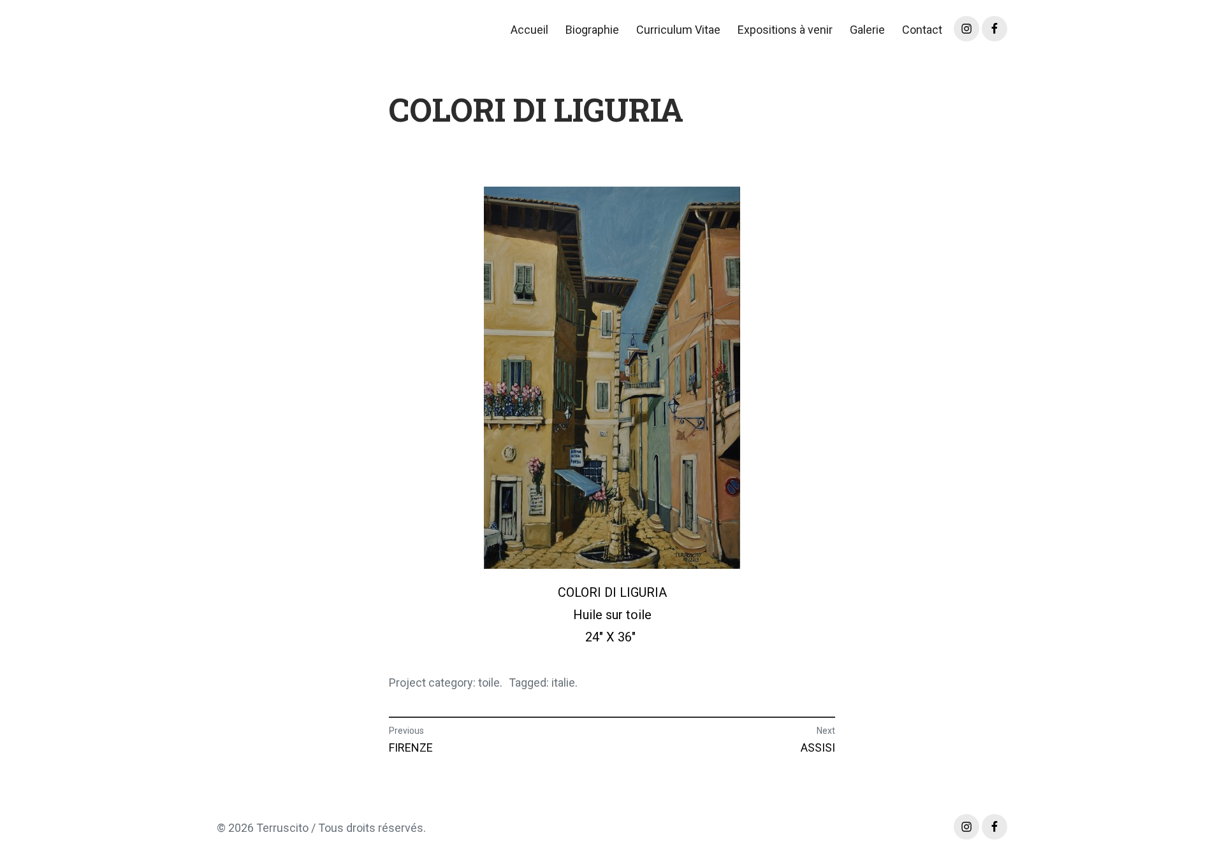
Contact (922, 29)
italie (563, 682)
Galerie (867, 29)
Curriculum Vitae (678, 29)
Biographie (592, 29)
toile (489, 682)
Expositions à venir (785, 29)
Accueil (529, 29)
